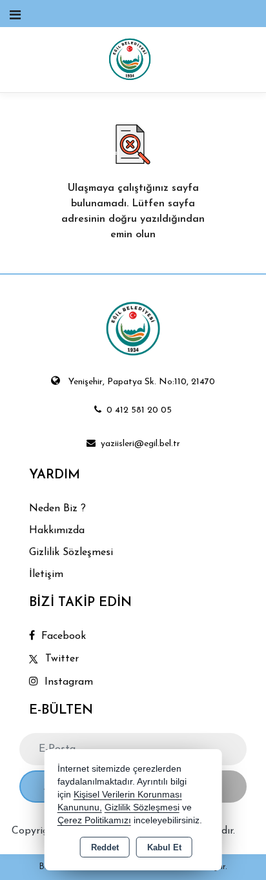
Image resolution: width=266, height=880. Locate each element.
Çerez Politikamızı (94, 820)
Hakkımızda (57, 530)
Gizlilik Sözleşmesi (71, 552)
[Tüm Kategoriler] (15, 15)
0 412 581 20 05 (139, 410)
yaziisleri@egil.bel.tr (140, 444)
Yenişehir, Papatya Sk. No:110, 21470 (141, 382)
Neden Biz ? (57, 509)
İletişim (46, 574)
